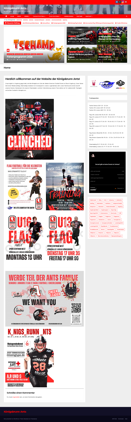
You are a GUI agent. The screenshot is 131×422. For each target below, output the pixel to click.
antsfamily (25, 19)
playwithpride (104, 226)
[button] (126, 16)
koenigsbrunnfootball (107, 223)
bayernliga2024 (94, 213)
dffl (120, 213)
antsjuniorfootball (117, 203)
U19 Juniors (80, 51)
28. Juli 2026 (103, 59)
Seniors (100, 33)
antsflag (92, 203)
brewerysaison (104, 213)
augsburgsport (104, 209)
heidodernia (102, 219)
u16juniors (116, 232)
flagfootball (93, 216)
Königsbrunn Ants (15, 8)
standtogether (110, 229)
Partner (79, 16)
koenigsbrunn (117, 219)
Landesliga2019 (119, 223)
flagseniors (93, 219)
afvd (105, 200)
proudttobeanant (94, 229)
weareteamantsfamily (56, 19)
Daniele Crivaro (86, 59)
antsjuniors (93, 206)
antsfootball (19, 19)
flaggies (101, 216)
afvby (100, 200)
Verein (26, 16)
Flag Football (54, 16)
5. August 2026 (74, 59)
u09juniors (93, 232)
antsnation (48, 19)
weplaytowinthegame (39, 19)
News (19, 16)
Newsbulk (26, 418)
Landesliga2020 (94, 226)
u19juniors (92, 236)
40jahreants (93, 200)
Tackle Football (39, 16)
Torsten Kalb (24, 59)
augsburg (65, 19)
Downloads (121, 418)
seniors (103, 229)
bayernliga (113, 209)
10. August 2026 (13, 59)
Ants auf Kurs (104, 57)
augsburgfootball (94, 209)
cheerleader (114, 213)
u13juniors (108, 232)
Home (12, 16)
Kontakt (89, 16)
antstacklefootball (110, 206)
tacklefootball (120, 229)
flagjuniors (108, 216)
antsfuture (108, 203)
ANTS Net (114, 418)
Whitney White (114, 59)
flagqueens (116, 216)
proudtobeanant (114, 226)
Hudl (126, 418)
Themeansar (34, 418)
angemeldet (16, 397)
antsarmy (31, 19)
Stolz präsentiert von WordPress (11, 418)
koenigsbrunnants (94, 223)
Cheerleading (68, 16)
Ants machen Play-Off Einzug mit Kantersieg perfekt (108, 39)
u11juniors (100, 232)
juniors (109, 219)
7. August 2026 (104, 41)
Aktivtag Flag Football (19, 56)
